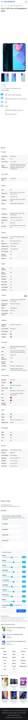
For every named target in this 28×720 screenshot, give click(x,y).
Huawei (14, 657)
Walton (14, 663)
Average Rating (6, 605)
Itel (5, 666)
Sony (23, 654)
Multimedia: (5, 570)
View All (25, 648)
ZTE (14, 669)
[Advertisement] (14, 28)
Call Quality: (5, 585)
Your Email (5, 529)
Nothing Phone (23, 666)
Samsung (23, 651)
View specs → (9, 630)
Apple (4, 651)
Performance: (5, 594)
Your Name (5, 523)
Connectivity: (5, 580)
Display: (4, 560)
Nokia (14, 654)
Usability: (4, 589)
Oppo (23, 657)
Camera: (4, 565)
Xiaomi (14, 660)
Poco (5, 669)
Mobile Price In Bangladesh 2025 (13, 88)
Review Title (5, 535)
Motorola (5, 657)
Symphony (23, 660)
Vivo (14, 624)
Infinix (4, 654)
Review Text (5, 540)
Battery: (4, 599)
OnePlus (23, 663)
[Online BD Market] (9, 1)
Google (14, 666)
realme (14, 651)
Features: (4, 575)
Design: (4, 555)
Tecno (4, 663)
